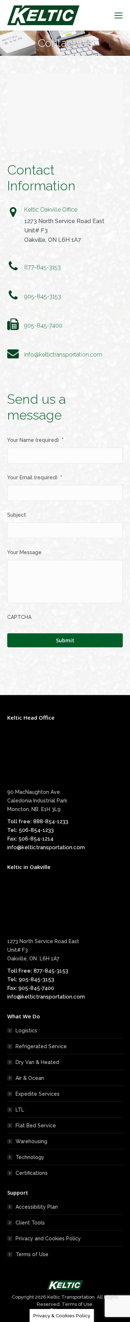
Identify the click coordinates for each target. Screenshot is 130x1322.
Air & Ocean (30, 1078)
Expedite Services (38, 1094)
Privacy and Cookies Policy (48, 1238)
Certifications (32, 1173)
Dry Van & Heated (37, 1062)
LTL (20, 1110)
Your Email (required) (34, 477)
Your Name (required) (35, 440)
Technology (30, 1157)
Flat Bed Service (36, 1125)
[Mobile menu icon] (118, 15)
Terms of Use (32, 1254)
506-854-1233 (36, 830)
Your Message (24, 552)
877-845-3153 (51, 971)
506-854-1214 (35, 839)
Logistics (26, 1030)
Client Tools (30, 1223)
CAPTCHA (19, 617)
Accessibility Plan (37, 1207)
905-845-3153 (36, 979)
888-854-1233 (50, 821)
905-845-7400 (36, 988)
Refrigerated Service (41, 1046)
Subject (16, 515)
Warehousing (31, 1141)
